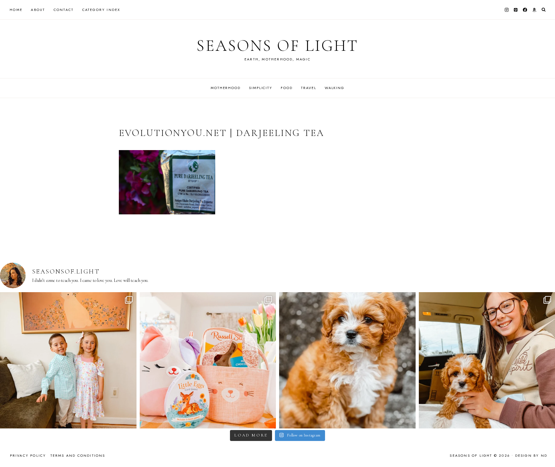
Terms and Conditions (77, 455)
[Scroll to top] (544, 449)
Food (286, 87)
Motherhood (226, 87)
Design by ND (531, 455)
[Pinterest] (516, 9)
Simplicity (260, 87)
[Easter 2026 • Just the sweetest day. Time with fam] (68, 360)
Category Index (101, 9)
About (38, 9)
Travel (308, 87)
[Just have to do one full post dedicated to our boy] (347, 360)
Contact (64, 9)
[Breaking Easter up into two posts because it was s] (208, 360)
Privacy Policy (28, 455)
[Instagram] (506, 9)
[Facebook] (525, 9)
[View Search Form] (544, 10)
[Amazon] (534, 9)
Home (16, 9)
